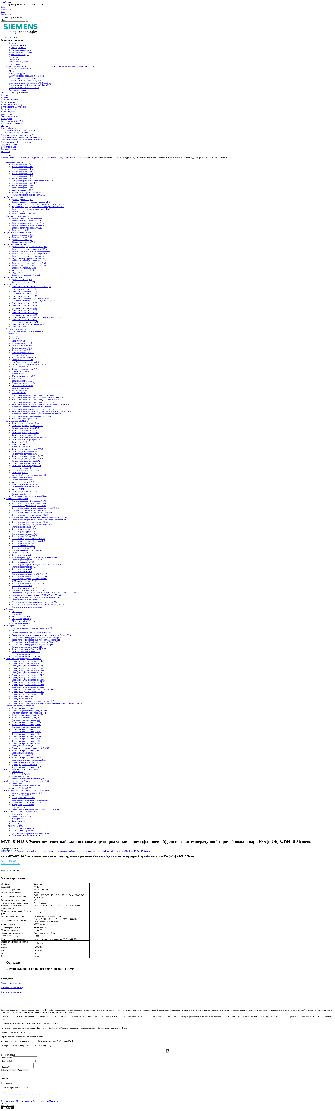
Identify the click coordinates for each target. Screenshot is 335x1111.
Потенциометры (19, 392)
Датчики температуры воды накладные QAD (32, 251)
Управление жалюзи (21, 623)
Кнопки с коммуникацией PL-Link (27, 369)
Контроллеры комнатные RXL (25, 430)
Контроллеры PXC (20, 473)
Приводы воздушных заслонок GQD (28, 666)
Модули (12, 71)
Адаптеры (16, 336)
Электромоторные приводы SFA (26, 743)
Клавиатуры (17, 823)
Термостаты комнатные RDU (25, 312)
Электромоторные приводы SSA (26, 729)
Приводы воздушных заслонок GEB (28, 675)
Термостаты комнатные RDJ (24, 315)
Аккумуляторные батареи (23, 804)
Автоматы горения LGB (22, 171)
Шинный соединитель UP (23, 376)
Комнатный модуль (20, 776)
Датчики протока (16, 57)
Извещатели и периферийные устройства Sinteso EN (35, 642)
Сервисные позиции (21, 654)
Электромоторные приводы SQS (26, 732)
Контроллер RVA (19, 444)
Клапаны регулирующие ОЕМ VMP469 (29, 578)
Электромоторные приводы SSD (26, 722)
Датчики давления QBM (22, 199)
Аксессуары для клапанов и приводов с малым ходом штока (38, 400)
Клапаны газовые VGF (22, 571)
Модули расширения (21, 616)
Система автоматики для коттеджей (25, 80)
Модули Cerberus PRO (21, 795)
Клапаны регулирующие (20, 69)
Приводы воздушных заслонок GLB (28, 682)
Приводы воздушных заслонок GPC (28, 691)
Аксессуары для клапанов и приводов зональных (34, 402)
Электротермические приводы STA (27, 717)
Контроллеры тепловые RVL (24, 451)
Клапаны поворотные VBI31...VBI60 (28, 538)
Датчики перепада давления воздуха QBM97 (32, 209)
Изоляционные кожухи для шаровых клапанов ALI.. (35, 602)
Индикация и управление (23, 830)
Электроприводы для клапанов (23, 78)
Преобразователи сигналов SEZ (26, 362)
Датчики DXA (18, 211)
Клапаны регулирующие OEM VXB (28, 583)
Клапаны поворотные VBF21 (25, 543)
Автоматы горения (17, 45)
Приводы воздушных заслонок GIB (27, 673)
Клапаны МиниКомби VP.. (23, 527)
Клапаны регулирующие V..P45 (26, 534)
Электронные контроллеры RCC (26, 463)
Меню (4, 93)
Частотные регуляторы (19, 62)
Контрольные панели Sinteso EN (26, 651)
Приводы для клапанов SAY (24, 764)
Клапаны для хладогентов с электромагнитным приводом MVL (40, 517)
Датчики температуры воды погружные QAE (32, 254)
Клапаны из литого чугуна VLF (26, 588)
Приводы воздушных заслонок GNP (28, 694)
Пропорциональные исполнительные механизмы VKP (36, 597)
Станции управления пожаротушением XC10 (32, 628)
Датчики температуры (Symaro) (26, 275)
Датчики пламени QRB (22, 237)
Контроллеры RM (19, 494)
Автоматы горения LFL (22, 169)
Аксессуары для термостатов (24, 418)
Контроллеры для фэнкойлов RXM (27, 449)
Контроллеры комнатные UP (24, 491)
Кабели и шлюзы (19, 390)
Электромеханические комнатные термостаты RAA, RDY (37, 317)
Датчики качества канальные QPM (27, 221)
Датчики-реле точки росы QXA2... (27, 228)
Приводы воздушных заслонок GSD (28, 663)
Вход (3, 7)
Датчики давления (17, 47)
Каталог (12, 43)
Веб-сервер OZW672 (21, 774)
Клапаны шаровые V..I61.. (23, 546)
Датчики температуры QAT (24, 268)
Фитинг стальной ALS (22, 348)
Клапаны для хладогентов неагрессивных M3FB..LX (35, 508)
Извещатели (17, 783)
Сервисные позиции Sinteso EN (26, 656)
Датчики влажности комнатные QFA (28, 225)
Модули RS (17, 614)
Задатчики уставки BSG (22, 468)
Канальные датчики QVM (23, 282)
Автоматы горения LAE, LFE (25, 183)
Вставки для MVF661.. (22, 381)
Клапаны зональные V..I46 (23, 548)
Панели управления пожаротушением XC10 (31, 633)
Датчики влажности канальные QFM (28, 223)
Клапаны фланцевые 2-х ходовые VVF (29, 505)
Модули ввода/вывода (21, 618)
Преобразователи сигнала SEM (25, 470)
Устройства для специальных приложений (30, 833)
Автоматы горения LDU (22, 166)
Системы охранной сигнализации (24, 87)
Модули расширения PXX (23, 482)
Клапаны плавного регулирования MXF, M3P (32, 524)
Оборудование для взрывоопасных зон (29, 802)
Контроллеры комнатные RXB (25, 428)
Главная (5, 66)
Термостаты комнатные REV (24, 308)
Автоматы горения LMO (23, 178)
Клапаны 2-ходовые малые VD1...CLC (29, 590)
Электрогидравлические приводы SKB (29, 713)
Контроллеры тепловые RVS (24, 454)
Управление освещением (23, 828)
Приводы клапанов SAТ (22, 755)
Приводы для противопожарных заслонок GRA (33, 701)
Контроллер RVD (19, 442)
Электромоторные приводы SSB (26, 727)
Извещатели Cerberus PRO (23, 797)
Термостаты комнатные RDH (25, 310)
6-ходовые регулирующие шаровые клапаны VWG (34, 557)
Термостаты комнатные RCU (24, 289)
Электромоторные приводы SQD (26, 739)
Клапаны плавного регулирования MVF (60, 157)
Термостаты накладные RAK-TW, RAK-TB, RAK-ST (35, 301)
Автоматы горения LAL (22, 164)
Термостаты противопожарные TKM (28, 324)
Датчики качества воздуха (20, 50)
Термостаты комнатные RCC (24, 303)
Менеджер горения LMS (22, 190)
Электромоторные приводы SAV (26, 757)
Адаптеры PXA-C (19, 355)
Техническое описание (11, 983)
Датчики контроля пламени (21, 52)
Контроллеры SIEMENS (20, 66)
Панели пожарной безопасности (26, 786)
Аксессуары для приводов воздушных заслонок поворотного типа (41, 411)
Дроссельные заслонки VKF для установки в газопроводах (38, 604)
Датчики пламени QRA (22, 235)
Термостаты (14, 59)
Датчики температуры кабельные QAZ (29, 263)
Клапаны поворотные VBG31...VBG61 (29, 541)
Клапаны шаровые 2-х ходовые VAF (28, 600)
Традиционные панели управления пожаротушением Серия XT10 (41, 635)
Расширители (18, 819)
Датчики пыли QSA (20, 230)
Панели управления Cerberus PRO (27, 793)
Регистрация (6, 9)
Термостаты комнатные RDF (24, 305)
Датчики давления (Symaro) (24, 214)
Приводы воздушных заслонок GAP (28, 668)
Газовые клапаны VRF (22, 586)
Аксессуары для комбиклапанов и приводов (31, 407)
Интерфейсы (17, 374)
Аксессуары (14, 64)
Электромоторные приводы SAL (26, 750)
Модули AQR (18, 272)
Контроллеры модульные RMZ (25, 433)
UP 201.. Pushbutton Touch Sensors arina (29, 364)
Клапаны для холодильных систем (27, 607)
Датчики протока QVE (22, 279)
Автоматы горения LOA (22, 185)
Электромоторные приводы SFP (26, 741)
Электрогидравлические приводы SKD (29, 710)
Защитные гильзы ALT (22, 343)
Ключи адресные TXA (22, 350)
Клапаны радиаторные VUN (24, 567)
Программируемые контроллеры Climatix (30, 496)
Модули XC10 (18, 630)
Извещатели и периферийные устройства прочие (33, 644)
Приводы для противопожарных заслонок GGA (33, 689)
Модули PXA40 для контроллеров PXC (29, 475)
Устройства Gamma (17, 90)
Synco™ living (18, 772)
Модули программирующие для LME (28, 195)
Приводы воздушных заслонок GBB (28, 661)
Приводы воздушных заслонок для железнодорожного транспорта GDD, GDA (47, 703)
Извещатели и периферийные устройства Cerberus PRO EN (38, 809)
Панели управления (20, 388)
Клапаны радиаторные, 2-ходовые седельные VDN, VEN (37, 564)
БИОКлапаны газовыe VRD (24, 581)
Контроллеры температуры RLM (26, 465)
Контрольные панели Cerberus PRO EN (29, 649)
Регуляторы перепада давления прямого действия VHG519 (38, 206)
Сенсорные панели (20, 367)
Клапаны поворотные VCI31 (24, 529)
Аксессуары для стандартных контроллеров (31, 416)
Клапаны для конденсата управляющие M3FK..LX (34, 513)
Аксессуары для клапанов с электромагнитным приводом (37, 397)
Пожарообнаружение (18, 73)
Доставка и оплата (76, 66)
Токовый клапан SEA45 (22, 360)
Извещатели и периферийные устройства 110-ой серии (36, 637)
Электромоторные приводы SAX (26, 708)
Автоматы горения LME (22, 176)
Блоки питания (18, 821)
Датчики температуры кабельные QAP (29, 261)
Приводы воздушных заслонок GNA (28, 670)
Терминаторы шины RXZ (23, 352)
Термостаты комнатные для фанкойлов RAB (31, 298)
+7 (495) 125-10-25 (9, 38)
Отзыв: (5, 1067)
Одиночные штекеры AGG (24, 383)
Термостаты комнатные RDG (25, 296)
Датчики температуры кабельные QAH (29, 265)
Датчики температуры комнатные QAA (29, 249)
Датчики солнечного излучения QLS (28, 779)
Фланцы (15, 338)
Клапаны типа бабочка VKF (24, 536)
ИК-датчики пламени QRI (23, 242)
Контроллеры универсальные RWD (27, 456)
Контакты (89, 66)
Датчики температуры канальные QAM (29, 247)
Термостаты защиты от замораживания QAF (31, 287)
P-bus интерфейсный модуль (24, 621)
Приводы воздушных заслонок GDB (28, 684)
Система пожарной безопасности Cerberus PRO (30, 85)
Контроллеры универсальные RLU (27, 425)
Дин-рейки (16, 378)
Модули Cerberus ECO (21, 788)
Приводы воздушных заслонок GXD (28, 687)
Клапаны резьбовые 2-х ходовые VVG (29, 501)
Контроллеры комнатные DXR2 (26, 487)
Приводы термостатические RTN (26, 762)
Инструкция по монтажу (12, 987)
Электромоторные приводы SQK (26, 736)
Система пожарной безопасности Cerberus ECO (30, 83)
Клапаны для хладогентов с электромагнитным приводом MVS (40, 520)
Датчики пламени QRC (22, 239)
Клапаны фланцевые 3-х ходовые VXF (29, 510)
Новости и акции (60, 66)
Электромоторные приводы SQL (26, 734)
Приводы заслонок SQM (23, 699)
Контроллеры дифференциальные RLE (29, 437)
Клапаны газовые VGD (22, 555)
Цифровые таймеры (20, 371)
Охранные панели (20, 814)
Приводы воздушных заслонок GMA (28, 680)
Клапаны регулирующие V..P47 (26, 531)
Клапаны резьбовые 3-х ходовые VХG (29, 503)
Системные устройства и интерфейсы (28, 835)
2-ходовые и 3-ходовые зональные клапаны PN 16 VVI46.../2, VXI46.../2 (44, 593)
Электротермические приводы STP (27, 715)
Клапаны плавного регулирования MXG (30, 522)
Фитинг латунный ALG (22, 345)
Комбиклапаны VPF (21, 553)
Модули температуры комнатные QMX (29, 258)
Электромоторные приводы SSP (26, 720)
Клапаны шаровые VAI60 (23, 562)
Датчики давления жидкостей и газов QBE (31, 202)
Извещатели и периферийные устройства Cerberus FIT (36, 640)
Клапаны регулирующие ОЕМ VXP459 (29, 574)
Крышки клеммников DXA (24, 357)
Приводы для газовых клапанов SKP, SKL (30, 748)
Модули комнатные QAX (23, 270)
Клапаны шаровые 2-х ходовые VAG (28, 550)
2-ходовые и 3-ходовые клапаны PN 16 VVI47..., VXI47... (37, 595)
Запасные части (19, 807)
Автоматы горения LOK (22, 188)
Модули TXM (18, 489)
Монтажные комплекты (22, 385)
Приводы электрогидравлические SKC (29, 760)
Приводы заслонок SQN (22, 696)
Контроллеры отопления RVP (25, 435)
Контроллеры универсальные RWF (27, 458)
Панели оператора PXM (22, 480)
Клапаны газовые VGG (22, 569)
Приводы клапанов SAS (22, 753)
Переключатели (19, 341)
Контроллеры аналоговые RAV (25, 423)
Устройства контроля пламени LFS (27, 192)
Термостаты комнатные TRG (24, 319)
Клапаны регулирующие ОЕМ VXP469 (29, 576)
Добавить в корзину (10, 870)
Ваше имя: (6, 1058)
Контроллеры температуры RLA (26, 440)
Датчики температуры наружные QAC (29, 256)
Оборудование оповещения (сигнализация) (31, 800)
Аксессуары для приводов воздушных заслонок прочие (36, 414)
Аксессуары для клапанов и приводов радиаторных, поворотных (41, 404)
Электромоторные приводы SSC (26, 724)
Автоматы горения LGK (22, 174)
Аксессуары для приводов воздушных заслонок (33, 409)
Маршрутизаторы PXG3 (22, 477)
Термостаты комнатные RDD (25, 294)
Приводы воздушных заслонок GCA (28, 677)
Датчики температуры (19, 54)
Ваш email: (6, 1061)
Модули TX (17, 611)
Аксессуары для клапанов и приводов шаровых (33, 395)
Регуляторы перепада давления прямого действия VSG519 (38, 204)
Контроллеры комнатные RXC (25, 484)
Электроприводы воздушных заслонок (26, 76)
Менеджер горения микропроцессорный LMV (32, 181)
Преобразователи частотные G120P (27, 331)
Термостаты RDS (19, 327)
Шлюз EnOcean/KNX (21, 447)
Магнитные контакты (21, 816)
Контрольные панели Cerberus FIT (27, 647)
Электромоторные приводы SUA (26, 767)
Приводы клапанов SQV (23, 746)
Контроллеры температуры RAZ (26, 461)
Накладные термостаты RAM (25, 322)
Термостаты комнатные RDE (24, 291)
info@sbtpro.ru (7, 2)
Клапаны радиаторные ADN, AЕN (27, 560)
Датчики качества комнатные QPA (27, 218)
